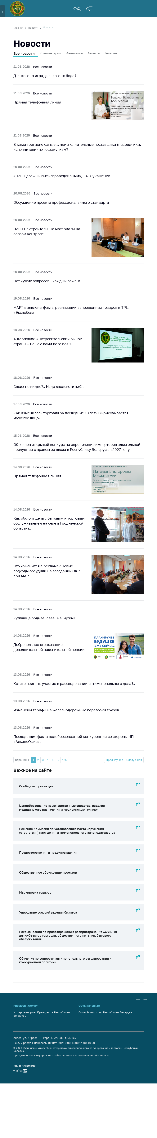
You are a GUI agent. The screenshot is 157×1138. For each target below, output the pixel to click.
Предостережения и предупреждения (48, 852)
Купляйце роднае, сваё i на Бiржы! (44, 618)
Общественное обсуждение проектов (48, 872)
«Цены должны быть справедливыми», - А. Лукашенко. (62, 176)
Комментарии (50, 53)
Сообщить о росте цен (36, 786)
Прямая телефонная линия (37, 102)
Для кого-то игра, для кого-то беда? (44, 75)
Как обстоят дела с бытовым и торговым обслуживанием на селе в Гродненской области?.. (49, 523)
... (58, 759)
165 (64, 759)
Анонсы (94, 53)
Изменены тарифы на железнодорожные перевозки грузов (66, 710)
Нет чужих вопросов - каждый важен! (46, 281)
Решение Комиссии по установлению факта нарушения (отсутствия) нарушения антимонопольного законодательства (67, 830)
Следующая (134, 759)
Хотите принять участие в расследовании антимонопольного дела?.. (74, 683)
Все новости (24, 53)
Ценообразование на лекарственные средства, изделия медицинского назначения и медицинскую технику (62, 807)
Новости (33, 27)
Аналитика (74, 53)
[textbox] (18, 8)
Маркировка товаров (35, 892)
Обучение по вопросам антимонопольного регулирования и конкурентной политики (65, 960)
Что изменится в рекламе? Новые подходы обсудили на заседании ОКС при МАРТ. (46, 571)
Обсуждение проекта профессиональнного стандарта (61, 202)
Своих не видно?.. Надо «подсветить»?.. (48, 386)
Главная (18, 27)
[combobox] (18, 8)
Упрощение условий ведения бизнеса (48, 912)
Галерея (111, 53)
